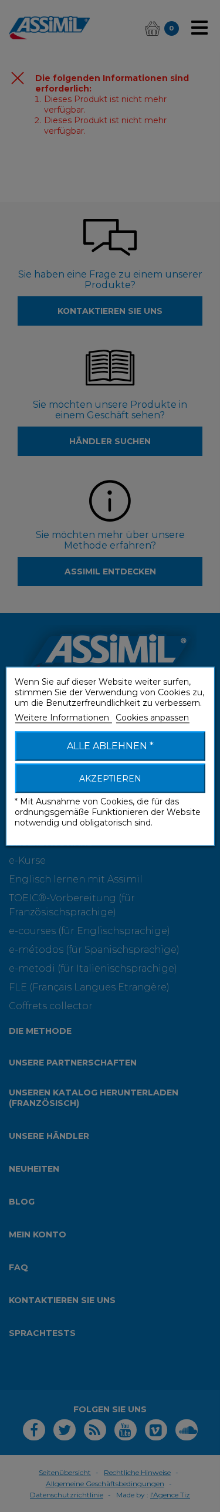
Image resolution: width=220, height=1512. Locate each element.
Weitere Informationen (63, 717)
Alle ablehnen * (110, 745)
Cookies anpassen (152, 717)
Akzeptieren (110, 778)
